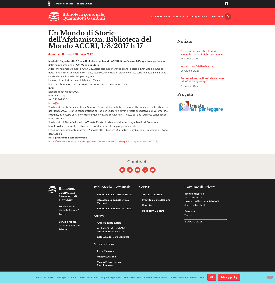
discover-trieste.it (194, 205)
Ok (212, 277)
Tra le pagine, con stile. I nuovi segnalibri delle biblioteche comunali (202, 52)
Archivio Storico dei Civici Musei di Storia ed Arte (112, 230)
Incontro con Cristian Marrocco (198, 66)
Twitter (188, 215)
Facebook (189, 211)
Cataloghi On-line (197, 16)
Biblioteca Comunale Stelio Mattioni (113, 201)
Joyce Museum (105, 251)
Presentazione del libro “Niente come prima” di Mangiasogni (202, 80)
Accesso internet (152, 194)
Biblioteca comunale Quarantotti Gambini (83, 16)
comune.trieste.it (194, 194)
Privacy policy (229, 277)
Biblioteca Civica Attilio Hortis (114, 194)
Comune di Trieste (63, 3)
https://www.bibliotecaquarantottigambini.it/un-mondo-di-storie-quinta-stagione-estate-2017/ (103, 141)
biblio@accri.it (56, 103)
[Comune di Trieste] (49, 3)
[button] (228, 16)
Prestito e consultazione (156, 200)
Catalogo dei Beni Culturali (113, 237)
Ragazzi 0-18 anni (153, 211)
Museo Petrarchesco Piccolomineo (109, 263)
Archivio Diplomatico (109, 223)
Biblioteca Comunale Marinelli (114, 208)
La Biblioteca (159, 16)
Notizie (216, 16)
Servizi (177, 16)
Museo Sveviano (106, 256)
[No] (270, 277)
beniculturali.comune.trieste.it (201, 201)
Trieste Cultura (84, 3)
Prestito (147, 205)
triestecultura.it (193, 197)
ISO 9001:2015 (193, 221)
